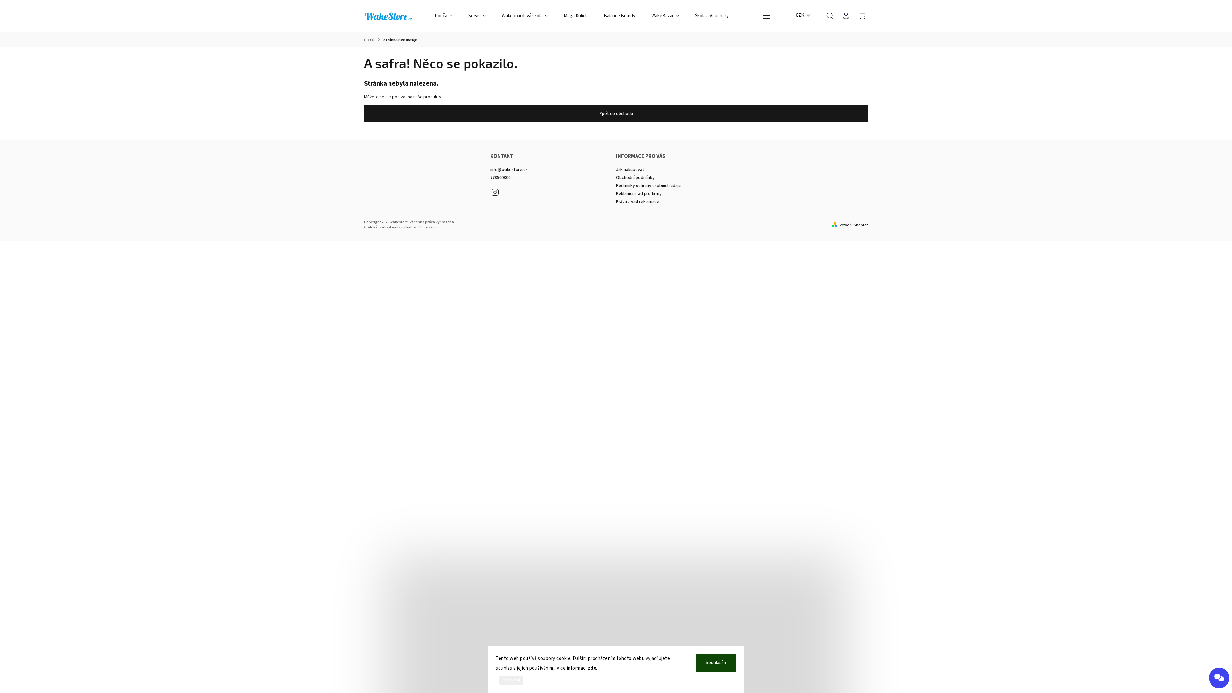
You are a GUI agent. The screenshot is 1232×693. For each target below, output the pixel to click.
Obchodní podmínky (635, 178)
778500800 (500, 178)
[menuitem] (447, 16)
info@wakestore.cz (509, 170)
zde (592, 668)
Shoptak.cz (427, 227)
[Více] (766, 16)
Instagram (495, 192)
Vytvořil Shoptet (854, 225)
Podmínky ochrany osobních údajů (648, 186)
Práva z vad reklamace (637, 202)
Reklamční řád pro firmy (639, 194)
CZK (800, 15)
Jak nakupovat (630, 170)
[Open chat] (1219, 678)
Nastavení (511, 680)
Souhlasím (716, 662)
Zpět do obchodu (616, 113)
